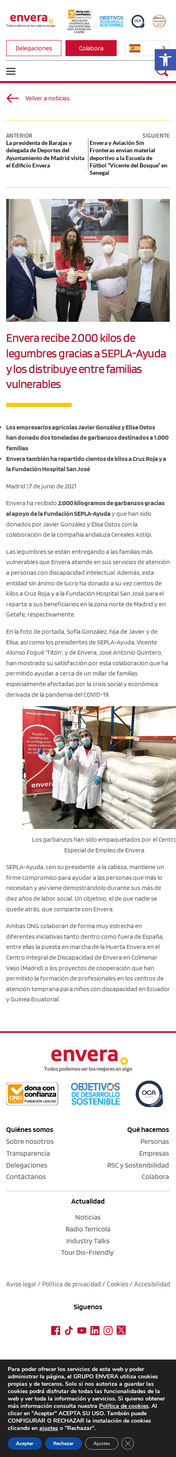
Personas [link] (154, 1141)
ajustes (48, 1428)
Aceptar (25, 1443)
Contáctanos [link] (26, 1176)
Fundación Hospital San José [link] (105, 593)
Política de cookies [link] (124, 1406)
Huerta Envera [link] (126, 947)
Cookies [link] (117, 1284)
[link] (165, 59)
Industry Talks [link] (88, 1240)
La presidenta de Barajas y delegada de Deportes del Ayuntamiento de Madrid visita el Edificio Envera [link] (45, 154)
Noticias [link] (88, 1217)
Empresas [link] (154, 1153)
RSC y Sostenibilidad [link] (138, 1165)
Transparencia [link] (28, 1153)
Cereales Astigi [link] (131, 534)
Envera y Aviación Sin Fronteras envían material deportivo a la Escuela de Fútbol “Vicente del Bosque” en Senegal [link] (128, 157)
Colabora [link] (155, 1176)
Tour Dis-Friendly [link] (87, 1252)
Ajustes (101, 1443)
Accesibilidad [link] (152, 1284)
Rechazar (63, 1443)
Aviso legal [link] (21, 1284)
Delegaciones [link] (26, 1165)
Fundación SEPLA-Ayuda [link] (77, 513)
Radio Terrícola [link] (88, 1228)
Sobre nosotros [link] (30, 1141)
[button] (11, 71)
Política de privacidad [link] (72, 1284)
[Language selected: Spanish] (147, 48)
